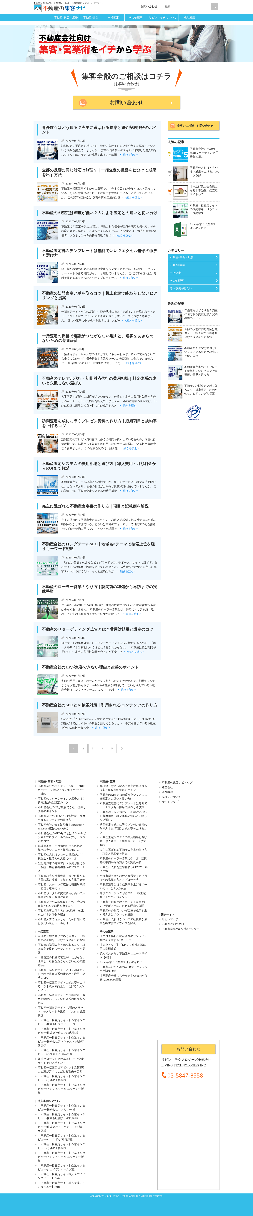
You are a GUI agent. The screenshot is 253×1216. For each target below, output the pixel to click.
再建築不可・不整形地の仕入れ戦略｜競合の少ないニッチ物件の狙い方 (61, 847)
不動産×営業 (91, 17)
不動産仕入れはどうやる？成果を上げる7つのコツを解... (204, 171)
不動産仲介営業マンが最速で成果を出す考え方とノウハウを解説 (123, 912)
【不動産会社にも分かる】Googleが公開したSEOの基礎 (123, 977)
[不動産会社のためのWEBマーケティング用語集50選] (180, 154)
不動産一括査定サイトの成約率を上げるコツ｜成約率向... (204, 209)
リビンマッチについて (163, 17)
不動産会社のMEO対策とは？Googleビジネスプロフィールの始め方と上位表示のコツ (62, 837)
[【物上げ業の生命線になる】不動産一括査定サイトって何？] (180, 192)
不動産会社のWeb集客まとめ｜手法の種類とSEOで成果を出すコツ (61, 903)
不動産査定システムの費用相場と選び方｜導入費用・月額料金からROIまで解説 (123, 841)
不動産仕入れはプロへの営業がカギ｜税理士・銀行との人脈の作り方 (61, 856)
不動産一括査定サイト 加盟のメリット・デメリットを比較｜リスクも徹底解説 (61, 1011)
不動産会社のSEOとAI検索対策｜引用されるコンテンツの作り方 (61, 817)
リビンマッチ (170, 919)
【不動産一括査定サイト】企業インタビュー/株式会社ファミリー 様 (61, 1022)
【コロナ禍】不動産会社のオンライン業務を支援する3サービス (123, 938)
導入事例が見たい (181, 288)
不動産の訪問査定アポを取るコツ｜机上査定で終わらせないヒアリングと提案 (61, 948)
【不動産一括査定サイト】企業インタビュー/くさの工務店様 (61, 1078)
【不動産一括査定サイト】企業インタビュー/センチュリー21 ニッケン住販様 (61, 1088)
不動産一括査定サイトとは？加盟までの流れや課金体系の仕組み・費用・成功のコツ (61, 973)
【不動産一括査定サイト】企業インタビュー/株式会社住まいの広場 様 (61, 1030)
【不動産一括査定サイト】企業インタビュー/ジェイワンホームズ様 (61, 1167)
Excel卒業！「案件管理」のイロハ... (203, 226)
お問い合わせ (149, 6)
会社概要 (189, 17)
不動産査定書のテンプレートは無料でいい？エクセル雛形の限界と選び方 (123, 805)
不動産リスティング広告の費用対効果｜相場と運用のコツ (61, 886)
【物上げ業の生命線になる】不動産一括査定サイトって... (204, 190)
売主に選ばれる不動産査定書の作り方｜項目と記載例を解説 (123, 851)
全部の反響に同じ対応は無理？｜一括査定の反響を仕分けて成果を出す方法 (61, 938)
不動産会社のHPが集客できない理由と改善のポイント (62, 809)
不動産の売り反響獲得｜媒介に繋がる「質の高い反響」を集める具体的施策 (61, 877)
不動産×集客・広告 (66, 17)
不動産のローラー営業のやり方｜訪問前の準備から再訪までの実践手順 (123, 860)
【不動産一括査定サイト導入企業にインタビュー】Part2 (61, 1176)
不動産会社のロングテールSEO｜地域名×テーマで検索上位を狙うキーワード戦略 (61, 790)
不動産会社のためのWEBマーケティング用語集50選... (204, 152)
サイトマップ (170, 801)
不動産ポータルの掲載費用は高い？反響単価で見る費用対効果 (61, 895)
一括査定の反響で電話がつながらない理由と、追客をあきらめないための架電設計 (61, 961)
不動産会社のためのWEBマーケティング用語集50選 (124, 969)
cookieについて (171, 796)
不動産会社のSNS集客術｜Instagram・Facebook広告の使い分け (61, 826)
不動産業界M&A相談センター (180, 928)
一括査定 (113, 17)
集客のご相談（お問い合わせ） (196, 125)
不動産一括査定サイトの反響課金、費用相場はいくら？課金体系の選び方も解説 (61, 999)
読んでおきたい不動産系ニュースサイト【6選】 (123, 955)
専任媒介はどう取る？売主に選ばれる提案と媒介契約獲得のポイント (123, 788)
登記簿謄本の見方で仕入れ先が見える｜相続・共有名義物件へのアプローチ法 (61, 867)
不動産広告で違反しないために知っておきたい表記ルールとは (61, 921)
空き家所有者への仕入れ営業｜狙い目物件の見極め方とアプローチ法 (123, 877)
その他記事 (136, 17)
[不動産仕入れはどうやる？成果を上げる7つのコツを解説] (180, 173)
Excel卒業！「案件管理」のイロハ (121, 962)
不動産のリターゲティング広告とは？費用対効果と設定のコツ (61, 800)
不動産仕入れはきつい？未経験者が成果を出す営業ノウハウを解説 (123, 921)
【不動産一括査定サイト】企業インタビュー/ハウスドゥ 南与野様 (61, 1052)
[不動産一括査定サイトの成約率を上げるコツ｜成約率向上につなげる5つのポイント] (180, 211)
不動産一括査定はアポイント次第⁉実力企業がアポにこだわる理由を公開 (123, 903)
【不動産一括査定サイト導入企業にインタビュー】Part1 (61, 1184)
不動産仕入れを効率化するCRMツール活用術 (124, 869)
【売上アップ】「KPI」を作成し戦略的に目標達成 (123, 946)
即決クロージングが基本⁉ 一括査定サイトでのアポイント (123, 895)
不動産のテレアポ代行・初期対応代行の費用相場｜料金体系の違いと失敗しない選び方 (123, 816)
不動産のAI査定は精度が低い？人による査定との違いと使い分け (123, 796)
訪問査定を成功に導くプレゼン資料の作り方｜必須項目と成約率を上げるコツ (123, 828)
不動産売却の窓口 (173, 924)
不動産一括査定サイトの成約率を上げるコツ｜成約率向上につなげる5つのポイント (61, 986)
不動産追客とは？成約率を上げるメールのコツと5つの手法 (123, 886)
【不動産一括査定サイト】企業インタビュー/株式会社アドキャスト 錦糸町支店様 (61, 1041)
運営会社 (167, 787)
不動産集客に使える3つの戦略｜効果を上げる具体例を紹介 (61, 912)
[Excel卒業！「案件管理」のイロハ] (180, 229)
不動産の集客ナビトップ (177, 782)
